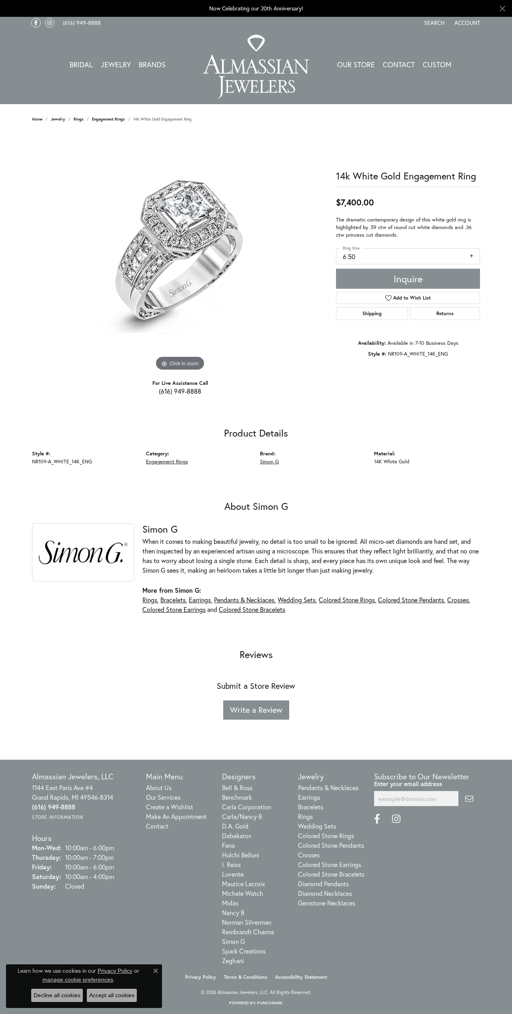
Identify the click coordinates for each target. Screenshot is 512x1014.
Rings (79, 119)
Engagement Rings (108, 119)
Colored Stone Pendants (411, 600)
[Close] (502, 9)
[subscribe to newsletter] (469, 798)
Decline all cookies (57, 995)
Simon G (269, 461)
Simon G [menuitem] (233, 941)
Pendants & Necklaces (244, 600)
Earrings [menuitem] (309, 797)
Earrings (200, 600)
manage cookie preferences (77, 979)
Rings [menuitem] (305, 816)
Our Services (163, 797)
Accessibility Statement (301, 977)
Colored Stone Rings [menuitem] (326, 835)
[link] (81, 23)
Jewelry (116, 64)
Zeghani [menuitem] (233, 960)
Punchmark (269, 1003)
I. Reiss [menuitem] (231, 864)
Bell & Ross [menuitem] (237, 787)
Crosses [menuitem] (309, 855)
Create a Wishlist (169, 807)
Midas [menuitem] (230, 903)
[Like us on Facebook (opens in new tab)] (36, 23)
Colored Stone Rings (347, 600)
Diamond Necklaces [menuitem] (325, 893)
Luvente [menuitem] (233, 874)
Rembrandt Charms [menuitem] (248, 931)
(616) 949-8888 (180, 391)
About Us (159, 787)
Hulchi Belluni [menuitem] (240, 855)
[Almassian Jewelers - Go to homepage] (256, 67)
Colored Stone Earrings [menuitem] (329, 864)
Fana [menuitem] (228, 845)
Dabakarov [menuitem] (237, 835)
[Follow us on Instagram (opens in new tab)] (49, 23)
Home (37, 119)
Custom (437, 64)
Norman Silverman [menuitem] (246, 922)
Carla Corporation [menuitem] (246, 807)
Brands (152, 64)
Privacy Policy (200, 977)
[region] (180, 253)
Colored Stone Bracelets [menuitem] (331, 874)
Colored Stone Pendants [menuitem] (331, 845)
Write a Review (256, 709)
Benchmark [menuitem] (237, 797)
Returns (445, 313)
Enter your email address (408, 784)
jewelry (58, 119)
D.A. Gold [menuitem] (235, 826)
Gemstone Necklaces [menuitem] (326, 903)
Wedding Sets (297, 600)
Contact (399, 64)
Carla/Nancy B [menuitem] (242, 816)
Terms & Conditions (245, 977)
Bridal (81, 64)
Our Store (356, 64)
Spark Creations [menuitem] (244, 951)
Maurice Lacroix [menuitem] (243, 883)
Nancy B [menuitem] (233, 912)
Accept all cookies (111, 995)
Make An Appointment (176, 816)
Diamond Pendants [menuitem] (323, 883)
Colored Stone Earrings (174, 609)
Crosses (458, 600)
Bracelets (173, 600)
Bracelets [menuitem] (310, 807)
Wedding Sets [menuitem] (317, 826)
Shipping (372, 313)
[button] (433, 23)
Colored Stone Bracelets (252, 609)
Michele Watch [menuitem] (242, 893)
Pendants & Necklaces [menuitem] (328, 787)
